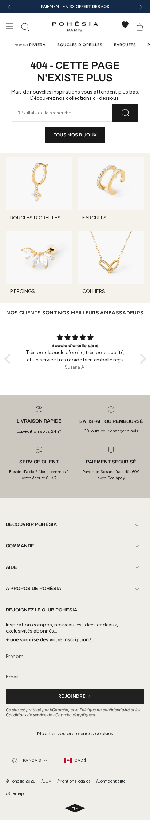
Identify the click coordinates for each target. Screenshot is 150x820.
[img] (75, 337)
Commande (20, 545)
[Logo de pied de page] (75, 809)
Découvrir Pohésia (31, 524)
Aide (11, 567)
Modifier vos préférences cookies (75, 733)
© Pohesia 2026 (20, 781)
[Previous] (9, 7)
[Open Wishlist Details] (125, 25)
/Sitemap (15, 793)
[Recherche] (125, 112)
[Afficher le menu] (9, 26)
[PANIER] (139, 26)
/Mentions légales (73, 781)
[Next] (141, 7)
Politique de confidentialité (105, 709)
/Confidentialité (111, 781)
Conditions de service (26, 714)
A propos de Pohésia (33, 588)
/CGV (46, 781)
